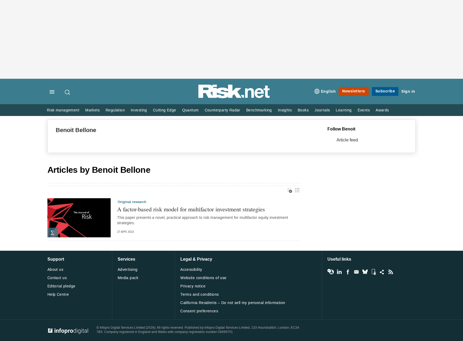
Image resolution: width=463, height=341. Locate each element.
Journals (322, 110)
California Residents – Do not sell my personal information (232, 302)
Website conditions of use (203, 277)
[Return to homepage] (234, 97)
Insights (285, 110)
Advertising (128, 269)
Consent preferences (199, 311)
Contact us (57, 277)
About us (55, 269)
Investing (139, 110)
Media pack (128, 277)
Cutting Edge (164, 110)
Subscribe (385, 91)
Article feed (347, 140)
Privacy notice (193, 286)
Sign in (408, 91)
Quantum (190, 110)
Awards (382, 110)
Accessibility (191, 269)
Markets (92, 110)
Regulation (115, 110)
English (328, 91)
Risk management (63, 110)
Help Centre (58, 294)
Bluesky (365, 272)
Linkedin (339, 272)
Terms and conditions (199, 294)
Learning (344, 110)
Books (303, 110)
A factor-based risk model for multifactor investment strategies (191, 209)
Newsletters (353, 91)
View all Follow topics (330, 272)
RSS (390, 272)
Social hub (382, 272)
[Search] (68, 92)
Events (364, 110)
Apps (373, 272)
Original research (132, 202)
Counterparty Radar (222, 110)
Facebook (348, 272)
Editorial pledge (61, 286)
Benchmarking (259, 110)
